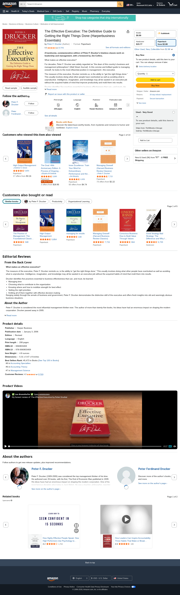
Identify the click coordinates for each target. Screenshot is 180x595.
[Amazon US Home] (52, 579)
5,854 (54, 239)
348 (26, 242)
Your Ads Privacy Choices (120, 587)
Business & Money (16, 24)
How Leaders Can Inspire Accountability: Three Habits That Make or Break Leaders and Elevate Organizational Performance (133, 539)
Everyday (106, 11)
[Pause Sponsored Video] (76, 525)
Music (84, 11)
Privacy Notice (69, 587)
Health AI (15, 11)
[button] (6, 11)
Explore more (72, 128)
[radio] (145, 34)
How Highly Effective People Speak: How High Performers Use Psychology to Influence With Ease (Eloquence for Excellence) (61, 539)
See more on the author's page (45, 489)
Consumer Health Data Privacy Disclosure (93, 587)
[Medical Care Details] (50, 11)
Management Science (20, 370)
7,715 (107, 242)
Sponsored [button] (6, 500)
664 (133, 242)
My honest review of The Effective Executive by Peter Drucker (39, 397)
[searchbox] (71, 4)
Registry (75, 11)
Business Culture (32, 24)
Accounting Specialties (21, 363)
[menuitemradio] (170, 446)
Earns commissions (42, 394)
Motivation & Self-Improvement (52, 24)
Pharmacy (94, 11)
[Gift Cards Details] (63, 11)
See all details (51, 116)
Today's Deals (28, 11)
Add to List (144, 140)
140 (80, 237)
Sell (67, 11)
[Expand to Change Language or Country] (133, 5)
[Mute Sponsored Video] (76, 530)
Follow (31, 103)
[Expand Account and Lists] (153, 5)
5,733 (160, 242)
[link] (24, 165)
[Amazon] (10, 4)
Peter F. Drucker (54, 44)
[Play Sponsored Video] (126, 519)
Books (5, 24)
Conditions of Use (55, 587)
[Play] (5, 446)
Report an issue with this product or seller (66, 94)
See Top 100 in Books (48, 360)
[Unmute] (174, 446)
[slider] (85, 446)
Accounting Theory (19, 367)
